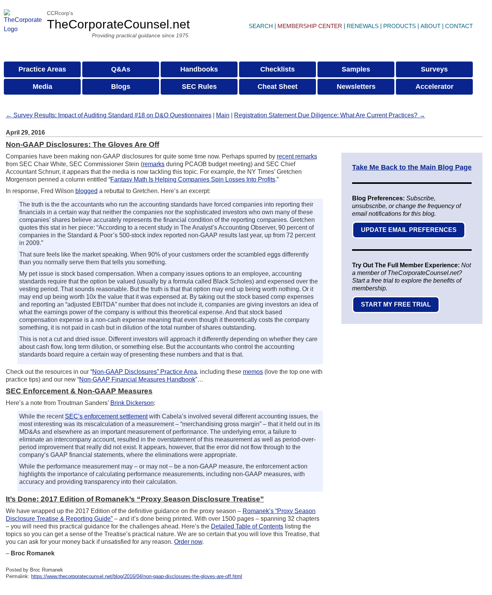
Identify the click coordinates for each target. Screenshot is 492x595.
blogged (86, 191)
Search (261, 26)
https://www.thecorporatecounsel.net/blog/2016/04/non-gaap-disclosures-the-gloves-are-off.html (136, 576)
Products (399, 26)
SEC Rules (199, 86)
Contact (459, 26)
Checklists (277, 69)
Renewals (363, 26)
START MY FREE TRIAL (396, 304)
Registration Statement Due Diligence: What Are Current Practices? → (329, 115)
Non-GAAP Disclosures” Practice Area (144, 371)
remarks (154, 164)
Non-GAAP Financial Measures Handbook (137, 379)
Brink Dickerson (132, 403)
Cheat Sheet (278, 86)
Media (42, 86)
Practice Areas (42, 69)
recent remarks (297, 156)
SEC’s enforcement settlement (106, 416)
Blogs (120, 86)
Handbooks (199, 69)
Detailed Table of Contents (247, 526)
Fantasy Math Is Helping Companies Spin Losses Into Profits (192, 179)
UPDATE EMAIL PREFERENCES (409, 230)
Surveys (434, 69)
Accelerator (435, 86)
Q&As (120, 69)
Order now (188, 541)
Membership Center (310, 26)
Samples (356, 69)
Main (222, 115)
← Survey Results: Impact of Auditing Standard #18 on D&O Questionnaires (108, 115)
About (430, 26)
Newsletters (356, 86)
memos (253, 371)
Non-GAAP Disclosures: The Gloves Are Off (82, 144)
